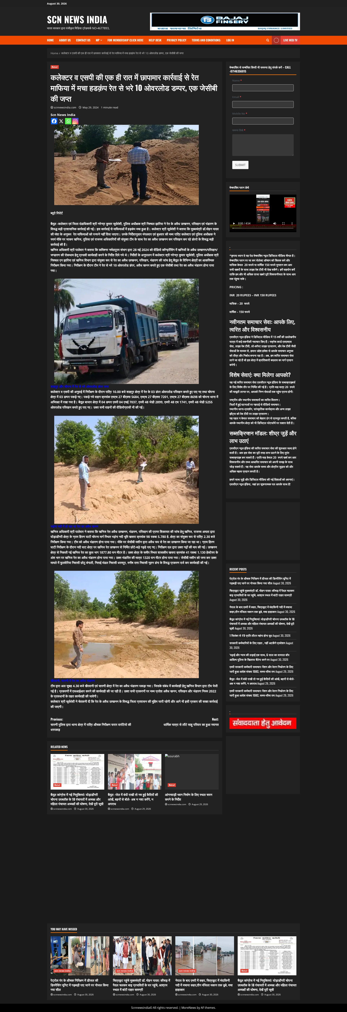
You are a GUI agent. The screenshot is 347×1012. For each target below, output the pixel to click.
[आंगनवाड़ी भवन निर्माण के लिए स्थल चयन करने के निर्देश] (192, 772)
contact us (83, 40)
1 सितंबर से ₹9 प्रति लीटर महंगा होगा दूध (251, 635)
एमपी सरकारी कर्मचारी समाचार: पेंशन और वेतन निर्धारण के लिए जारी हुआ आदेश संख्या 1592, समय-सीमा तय (261, 669)
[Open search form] (267, 40)
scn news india (77, 19)
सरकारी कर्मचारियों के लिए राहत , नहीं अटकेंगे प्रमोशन (257, 643)
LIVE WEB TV (290, 40)
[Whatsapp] (68, 121)
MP (97, 40)
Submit (240, 165)
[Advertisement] (134, 841)
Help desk (155, 40)
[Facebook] (54, 121)
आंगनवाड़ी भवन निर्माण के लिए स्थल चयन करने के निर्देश (188, 796)
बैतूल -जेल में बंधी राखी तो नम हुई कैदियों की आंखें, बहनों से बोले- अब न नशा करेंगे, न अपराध (133, 799)
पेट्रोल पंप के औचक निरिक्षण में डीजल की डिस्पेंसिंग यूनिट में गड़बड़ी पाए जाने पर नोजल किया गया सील (260, 580)
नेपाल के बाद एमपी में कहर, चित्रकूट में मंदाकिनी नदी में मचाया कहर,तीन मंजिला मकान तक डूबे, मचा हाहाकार (261, 609)
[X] (61, 121)
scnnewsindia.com (65, 107)
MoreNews (188, 1008)
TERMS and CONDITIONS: (206, 40)
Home (50, 40)
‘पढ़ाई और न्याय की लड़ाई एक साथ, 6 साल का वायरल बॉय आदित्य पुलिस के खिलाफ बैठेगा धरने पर (259, 657)
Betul (55, 66)
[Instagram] (75, 121)
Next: (191, 722)
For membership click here (125, 40)
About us (65, 40)
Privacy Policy (176, 40)
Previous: (91, 724)
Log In (230, 40)
